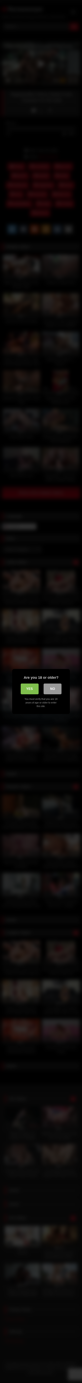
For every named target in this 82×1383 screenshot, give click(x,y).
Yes (29, 689)
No (52, 689)
